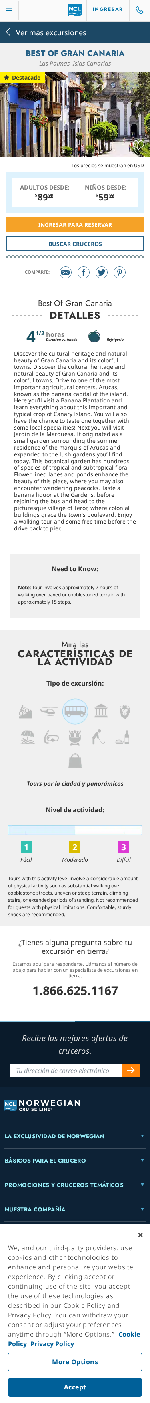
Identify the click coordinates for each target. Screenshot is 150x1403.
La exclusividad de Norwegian (54, 1136)
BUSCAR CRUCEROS (75, 244)
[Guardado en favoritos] (138, 145)
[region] (75, 1313)
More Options (75, 1361)
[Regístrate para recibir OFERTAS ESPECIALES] (131, 1070)
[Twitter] (102, 272)
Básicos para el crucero (45, 1161)
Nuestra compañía (35, 1209)
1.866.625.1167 (75, 990)
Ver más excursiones (51, 32)
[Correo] (66, 272)
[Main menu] (9, 10)
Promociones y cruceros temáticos (64, 1185)
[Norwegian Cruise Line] (75, 10)
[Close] (140, 1235)
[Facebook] (84, 272)
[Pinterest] (120, 272)
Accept (75, 1387)
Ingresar (108, 9)
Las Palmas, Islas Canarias (75, 63)
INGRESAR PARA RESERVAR (75, 224)
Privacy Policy (51, 1343)
